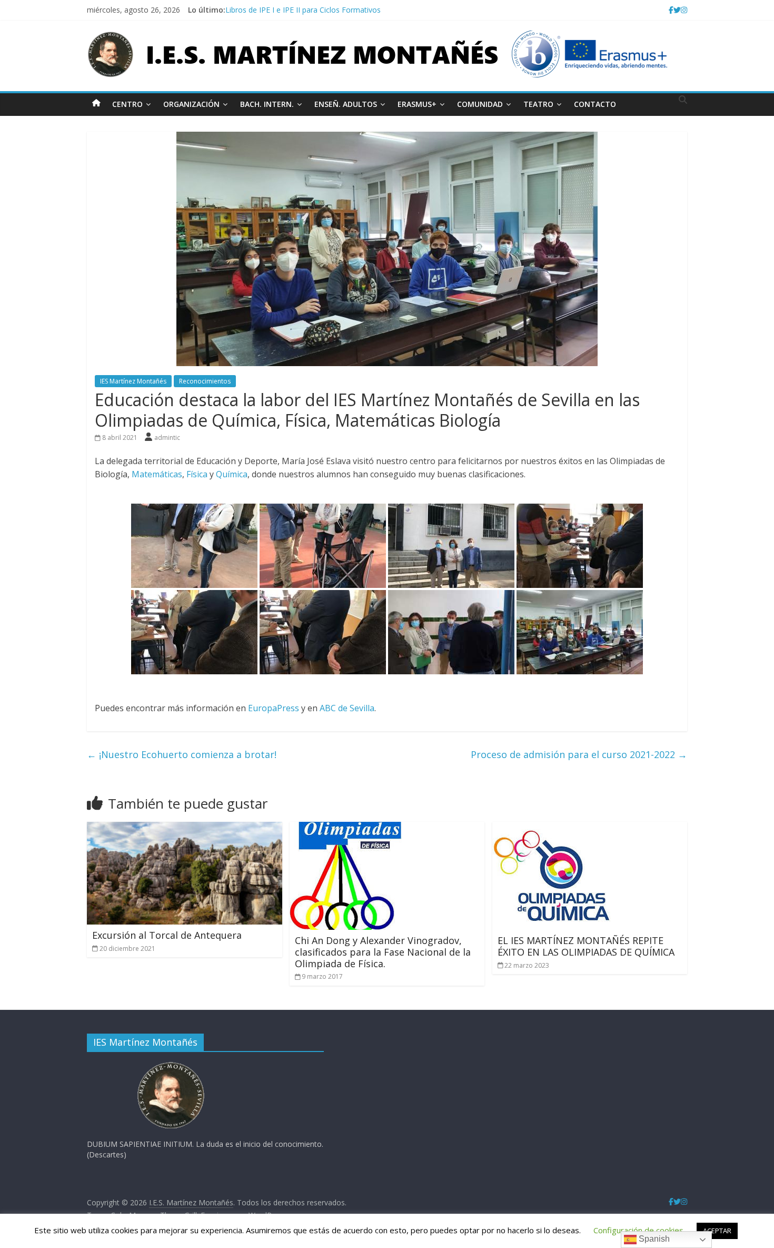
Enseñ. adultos (345, 104)
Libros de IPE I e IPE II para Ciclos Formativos (303, 10)
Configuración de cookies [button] (638, 1230)
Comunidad (480, 104)
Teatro (538, 104)
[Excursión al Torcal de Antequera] (184, 828)
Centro (127, 104)
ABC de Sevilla (347, 708)
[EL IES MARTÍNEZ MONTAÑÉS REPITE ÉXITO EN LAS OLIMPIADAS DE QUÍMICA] (551, 828)
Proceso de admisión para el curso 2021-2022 (579, 754)
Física (198, 474)
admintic (167, 437)
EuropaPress (274, 708)
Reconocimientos (205, 381)
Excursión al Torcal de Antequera (167, 935)
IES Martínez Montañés (133, 381)
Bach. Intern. (267, 104)
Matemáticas (157, 474)
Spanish (653, 1238)
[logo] (171, 1065)
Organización (191, 104)
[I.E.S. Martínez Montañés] (96, 102)
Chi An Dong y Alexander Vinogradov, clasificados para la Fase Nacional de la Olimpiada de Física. (383, 951)
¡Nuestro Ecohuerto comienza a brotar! (181, 754)
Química (231, 474)
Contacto (595, 104)
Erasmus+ (417, 104)
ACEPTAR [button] (717, 1230)
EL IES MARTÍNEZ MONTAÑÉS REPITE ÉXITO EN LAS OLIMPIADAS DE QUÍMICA (586, 946)
